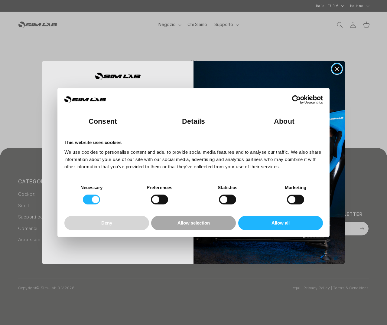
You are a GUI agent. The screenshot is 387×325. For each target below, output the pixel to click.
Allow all (281, 222)
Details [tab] (193, 122)
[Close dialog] (337, 69)
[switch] (159, 200)
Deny (106, 222)
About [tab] (284, 122)
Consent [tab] (103, 122)
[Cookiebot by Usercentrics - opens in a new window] (296, 99)
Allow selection (193, 222)
